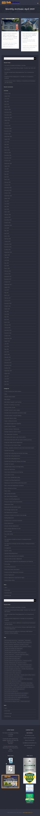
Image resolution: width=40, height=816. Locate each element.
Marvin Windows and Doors (11, 488)
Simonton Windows (8, 687)
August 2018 (7, 254)
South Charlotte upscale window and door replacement (15, 695)
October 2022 (8, 133)
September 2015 (8, 338)
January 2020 (8, 217)
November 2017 (8, 279)
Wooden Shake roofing (9, 580)
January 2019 (7, 241)
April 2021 (7, 176)
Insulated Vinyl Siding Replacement (12, 480)
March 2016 (7, 322)
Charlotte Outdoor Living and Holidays (13, 415)
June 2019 (7, 228)
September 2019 (8, 225)
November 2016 (8, 303)
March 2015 (7, 354)
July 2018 (7, 257)
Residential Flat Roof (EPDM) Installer (13, 507)
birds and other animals (10, 407)
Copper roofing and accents (11, 420)
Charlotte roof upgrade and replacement (12, 668)
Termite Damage (8, 531)
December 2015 (8, 330)
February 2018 (8, 271)
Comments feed (8, 592)
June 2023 (7, 123)
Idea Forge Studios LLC (27, 812)
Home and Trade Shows (10, 469)
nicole (5, 38)
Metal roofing (7, 490)
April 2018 (7, 265)
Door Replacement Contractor (11, 434)
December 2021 (8, 155)
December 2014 (8, 362)
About (6, 394)
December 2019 (8, 219)
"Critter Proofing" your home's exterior (13, 391)
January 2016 (7, 327)
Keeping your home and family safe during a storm (16, 482)
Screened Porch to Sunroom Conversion (13, 520)
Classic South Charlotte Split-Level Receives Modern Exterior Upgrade (10, 23)
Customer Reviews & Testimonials (12, 429)
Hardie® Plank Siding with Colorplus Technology (15, 461)
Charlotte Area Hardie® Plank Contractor (12, 650)
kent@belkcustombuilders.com (29, 742)
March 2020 (7, 211)
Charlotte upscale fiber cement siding (11, 674)
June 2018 (7, 260)
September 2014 (8, 370)
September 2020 (8, 195)
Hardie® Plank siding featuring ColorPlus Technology (16, 453)
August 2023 (7, 120)
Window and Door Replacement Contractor (14, 572)
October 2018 (7, 249)
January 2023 (7, 125)
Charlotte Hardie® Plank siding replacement (13, 660)
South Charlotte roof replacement (11, 691)
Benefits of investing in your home (12, 404)
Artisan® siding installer (10, 396)
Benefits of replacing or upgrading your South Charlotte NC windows (17, 646)
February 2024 (8, 109)
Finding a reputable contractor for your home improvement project (19, 447)
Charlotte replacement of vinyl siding (11, 666)
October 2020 (8, 193)
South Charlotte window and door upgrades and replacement (16, 697)
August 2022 (7, 139)
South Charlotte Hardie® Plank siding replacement (14, 689)
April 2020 (7, 209)
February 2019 (8, 238)
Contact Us (29, 747)
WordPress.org (8, 595)
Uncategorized (10, 39)
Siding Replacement (9, 523)
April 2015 (7, 351)
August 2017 (7, 287)
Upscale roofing (8, 550)
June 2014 (7, 378)
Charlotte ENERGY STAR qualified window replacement (15, 652)
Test (5, 536)
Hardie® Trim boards (9, 464)
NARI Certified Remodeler (10, 493)
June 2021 (7, 171)
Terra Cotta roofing (9, 534)
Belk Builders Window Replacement (24, 642)
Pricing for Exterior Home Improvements (13, 501)
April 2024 (7, 104)
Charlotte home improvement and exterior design (15, 412)
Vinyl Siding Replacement (10, 566)
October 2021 (7, 160)
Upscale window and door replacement (13, 558)
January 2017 (7, 300)
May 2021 (7, 174)
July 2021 (7, 168)
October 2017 (7, 281)
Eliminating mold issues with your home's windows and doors (18, 439)
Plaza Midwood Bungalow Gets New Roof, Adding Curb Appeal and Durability (30, 23)
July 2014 (7, 376)
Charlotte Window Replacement (26, 678)
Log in (6, 587)
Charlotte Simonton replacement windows (12, 670)
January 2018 (7, 273)
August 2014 (7, 373)
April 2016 (7, 319)
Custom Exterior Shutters (10, 426)
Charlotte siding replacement (27, 668)
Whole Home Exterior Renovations (12, 569)
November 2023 (8, 114)
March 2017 (7, 295)
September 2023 (8, 117)
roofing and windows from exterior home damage (15, 515)
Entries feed (7, 590)
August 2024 (7, 96)
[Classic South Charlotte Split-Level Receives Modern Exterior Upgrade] (10, 24)
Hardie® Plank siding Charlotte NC (11, 685)
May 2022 (7, 144)
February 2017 (8, 298)
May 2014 (7, 381)
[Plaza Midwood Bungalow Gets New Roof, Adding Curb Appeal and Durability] (29, 24)
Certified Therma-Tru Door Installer (12, 410)
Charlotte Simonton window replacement (12, 672)
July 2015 (7, 343)
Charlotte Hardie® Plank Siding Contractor (12, 656)
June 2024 (7, 98)
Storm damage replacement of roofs (13, 528)
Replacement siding (9, 504)
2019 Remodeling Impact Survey (10, 640)
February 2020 (8, 214)
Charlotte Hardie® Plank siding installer (12, 658)
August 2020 (7, 198)
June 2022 (7, 141)
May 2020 (7, 206)
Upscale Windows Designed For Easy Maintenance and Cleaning (19, 561)
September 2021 (8, 163)
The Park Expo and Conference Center (11, 701)
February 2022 (8, 152)
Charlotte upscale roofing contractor (28, 674)
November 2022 (8, 131)
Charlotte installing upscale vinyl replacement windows (15, 662)
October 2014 (7, 368)
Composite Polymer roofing (10, 418)
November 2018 (8, 246)
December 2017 (8, 276)
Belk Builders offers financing (10, 642)
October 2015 (7, 335)
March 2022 (7, 149)
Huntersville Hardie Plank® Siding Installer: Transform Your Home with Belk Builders (10, 740)
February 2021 (8, 182)
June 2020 (7, 203)
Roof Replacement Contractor (11, 512)
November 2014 (8, 365)
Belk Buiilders (21, 640)
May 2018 (7, 263)
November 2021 (8, 157)
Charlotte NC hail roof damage (10, 664)
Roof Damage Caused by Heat (11, 509)
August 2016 (7, 308)
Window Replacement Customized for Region (14, 577)
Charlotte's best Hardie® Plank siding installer (13, 648)
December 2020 (8, 187)
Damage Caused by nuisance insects (13, 431)
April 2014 (7, 384)
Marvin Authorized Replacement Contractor (14, 485)
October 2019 (7, 222)
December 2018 (8, 244)
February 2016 (8, 324)
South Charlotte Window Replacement (11, 699)
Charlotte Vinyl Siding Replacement (11, 678)
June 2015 (7, 346)
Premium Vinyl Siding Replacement (12, 499)
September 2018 (8, 252)
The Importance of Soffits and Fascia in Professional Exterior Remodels (18, 540)
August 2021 (7, 166)
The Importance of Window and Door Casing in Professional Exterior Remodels (19, 544)
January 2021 (7, 184)
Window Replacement (9, 574)
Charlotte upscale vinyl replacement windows (13, 676)
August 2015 (7, 341)
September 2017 (8, 284)
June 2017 (7, 289)
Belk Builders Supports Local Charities (13, 402)
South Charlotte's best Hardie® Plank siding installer (23, 687)
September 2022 (8, 136)
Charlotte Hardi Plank (27, 660)
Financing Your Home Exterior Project (13, 445)
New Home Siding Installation (11, 496)
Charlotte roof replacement (25, 666)
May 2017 (7, 292)
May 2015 (7, 349)
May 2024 (7, 101)
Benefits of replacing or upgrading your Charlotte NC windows (16, 644)
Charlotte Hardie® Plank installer (21, 654)
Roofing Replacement (9, 517)
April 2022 (7, 147)
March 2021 (7, 179)
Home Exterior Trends (9, 474)
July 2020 (7, 201)
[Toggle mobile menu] (37, 3)
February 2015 (8, 357)
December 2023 (8, 112)
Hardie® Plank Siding (9, 450)
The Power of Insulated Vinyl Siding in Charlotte (15, 65)
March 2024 (7, 106)
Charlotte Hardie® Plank (9, 654)
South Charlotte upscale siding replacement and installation (16, 693)
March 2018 (7, 268)
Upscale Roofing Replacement (11, 553)
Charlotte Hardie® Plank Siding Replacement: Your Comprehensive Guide (10, 748)
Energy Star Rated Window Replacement (13, 442)
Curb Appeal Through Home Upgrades (13, 423)
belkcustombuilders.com (29, 745)
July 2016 (7, 311)
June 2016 (7, 314)
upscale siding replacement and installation (14, 556)
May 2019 (7, 230)
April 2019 (7, 233)
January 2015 (7, 359)
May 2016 (7, 316)
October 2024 (7, 93)
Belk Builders (7, 399)
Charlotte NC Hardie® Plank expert (24, 664)
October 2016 (7, 306)
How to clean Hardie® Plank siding (12, 477)
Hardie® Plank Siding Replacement (12, 455)
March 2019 (7, 236)
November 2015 (8, 333)
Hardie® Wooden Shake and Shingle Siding (14, 466)
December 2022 (8, 128)
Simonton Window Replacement (12, 525)
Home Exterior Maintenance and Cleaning (14, 472)
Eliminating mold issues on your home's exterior (15, 437)
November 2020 (8, 190)
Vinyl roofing (7, 564)
